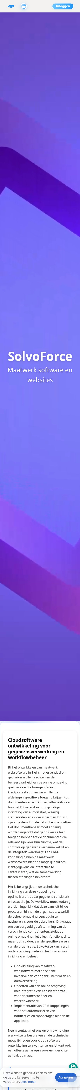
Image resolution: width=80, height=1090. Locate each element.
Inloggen (63, 6)
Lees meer (28, 1081)
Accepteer (65, 1077)
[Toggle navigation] (24, 6)
